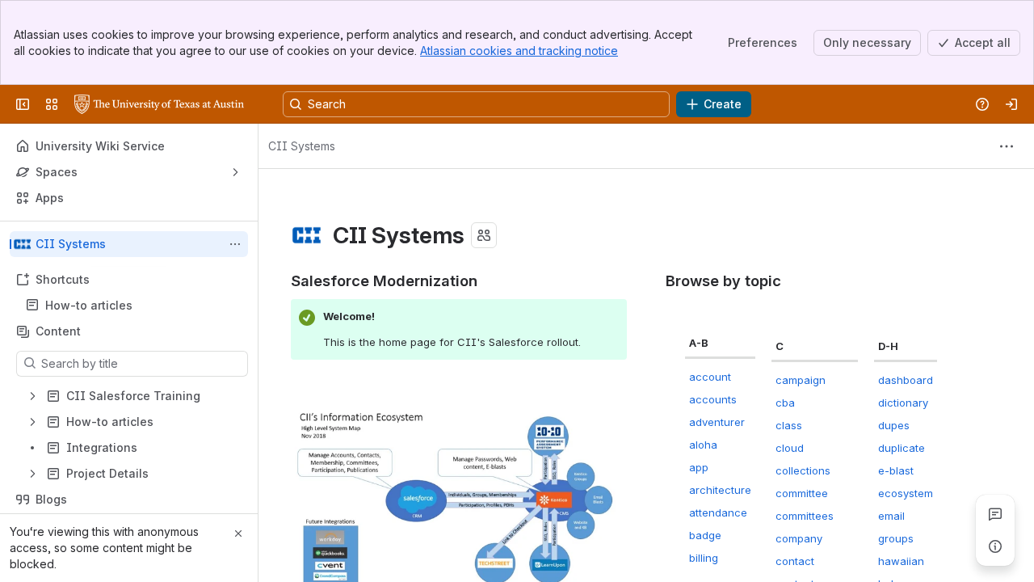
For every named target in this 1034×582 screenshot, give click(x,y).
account (710, 376)
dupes (894, 425)
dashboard (905, 379)
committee (802, 493)
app (698, 467)
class (789, 425)
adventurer (717, 421)
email (891, 515)
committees (805, 515)
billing (703, 557)
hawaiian (901, 561)
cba (785, 402)
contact (795, 561)
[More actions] (235, 244)
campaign (801, 379)
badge (705, 535)
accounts (713, 399)
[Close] (238, 533)
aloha (703, 444)
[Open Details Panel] (995, 546)
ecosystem (905, 493)
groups (896, 538)
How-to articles (88, 305)
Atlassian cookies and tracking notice (519, 50)
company (799, 538)
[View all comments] (995, 514)
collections (803, 470)
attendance (718, 512)
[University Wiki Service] (159, 104)
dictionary (903, 402)
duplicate (901, 447)
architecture (720, 489)
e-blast (896, 470)
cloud (790, 447)
